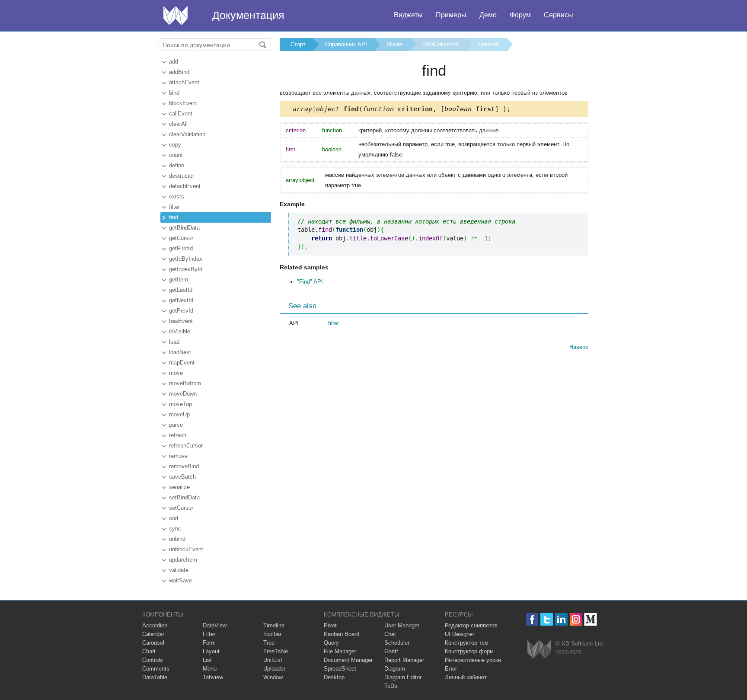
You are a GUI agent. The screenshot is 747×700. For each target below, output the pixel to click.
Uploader (274, 668)
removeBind (184, 466)
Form (209, 642)
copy (175, 144)
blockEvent (183, 103)
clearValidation (187, 134)
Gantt (391, 651)
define (176, 165)
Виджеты (408, 15)
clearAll (178, 124)
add (173, 61)
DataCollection (440, 44)
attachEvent (184, 82)
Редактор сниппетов (471, 625)
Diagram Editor (402, 677)
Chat (390, 634)
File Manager (340, 651)
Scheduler (396, 642)
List (207, 660)
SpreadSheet (340, 668)
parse (176, 425)
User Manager (401, 625)
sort (174, 518)
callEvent (180, 113)
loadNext (180, 352)
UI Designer (459, 634)
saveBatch (182, 476)
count (176, 155)
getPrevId (181, 310)
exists (176, 196)
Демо (488, 15)
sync (175, 528)
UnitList (272, 660)
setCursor (181, 508)
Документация (248, 15)
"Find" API (310, 281)
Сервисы (558, 15)
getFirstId (181, 248)
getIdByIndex (185, 259)
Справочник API (346, 44)
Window (273, 677)
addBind (179, 72)
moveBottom (185, 383)
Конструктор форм (469, 651)
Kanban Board (341, 634)
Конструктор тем (466, 642)
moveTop (180, 404)
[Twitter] (546, 619)
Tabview (213, 677)
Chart (149, 651)
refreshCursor (186, 445)
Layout (211, 651)
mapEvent (182, 362)
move (176, 373)
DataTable (154, 677)
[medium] (590, 619)
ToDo (390, 686)
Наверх (578, 347)
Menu (210, 668)
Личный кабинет (466, 677)
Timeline (273, 625)
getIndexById (185, 269)
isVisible (179, 331)
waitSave (180, 580)
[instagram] (576, 619)
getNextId (181, 300)
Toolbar (272, 634)
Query (331, 642)
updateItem (183, 559)
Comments (155, 668)
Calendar (153, 634)
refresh (177, 435)
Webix (539, 649)
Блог (451, 668)
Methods (489, 44)
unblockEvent (186, 549)
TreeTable (275, 651)
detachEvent (185, 186)
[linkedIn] (561, 619)
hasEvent (181, 321)
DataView (215, 625)
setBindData (184, 497)
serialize (179, 487)
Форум (520, 15)
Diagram (394, 668)
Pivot (330, 625)
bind (174, 92)
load (174, 342)
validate (178, 570)
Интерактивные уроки (473, 660)
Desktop (334, 677)
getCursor (181, 238)
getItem (178, 279)
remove (178, 456)
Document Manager (348, 660)
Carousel (153, 642)
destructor (181, 176)
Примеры (451, 15)
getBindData (184, 227)
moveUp (179, 414)
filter (174, 207)
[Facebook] (532, 619)
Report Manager (404, 660)
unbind (177, 539)
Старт (298, 44)
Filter (209, 634)
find (173, 217)
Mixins (394, 44)
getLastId (180, 290)
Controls (152, 660)
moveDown (183, 393)
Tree (269, 642)
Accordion (154, 625)
